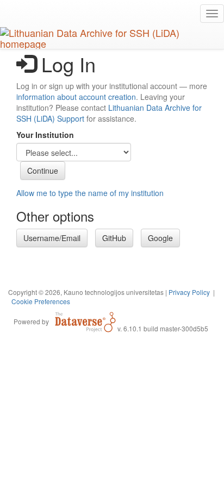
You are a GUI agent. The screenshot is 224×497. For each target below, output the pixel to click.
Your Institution (45, 134)
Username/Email (51, 237)
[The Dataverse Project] (85, 321)
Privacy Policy (189, 292)
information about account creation (76, 96)
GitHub (114, 237)
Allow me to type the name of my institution (90, 192)
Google (160, 237)
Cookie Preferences (40, 301)
